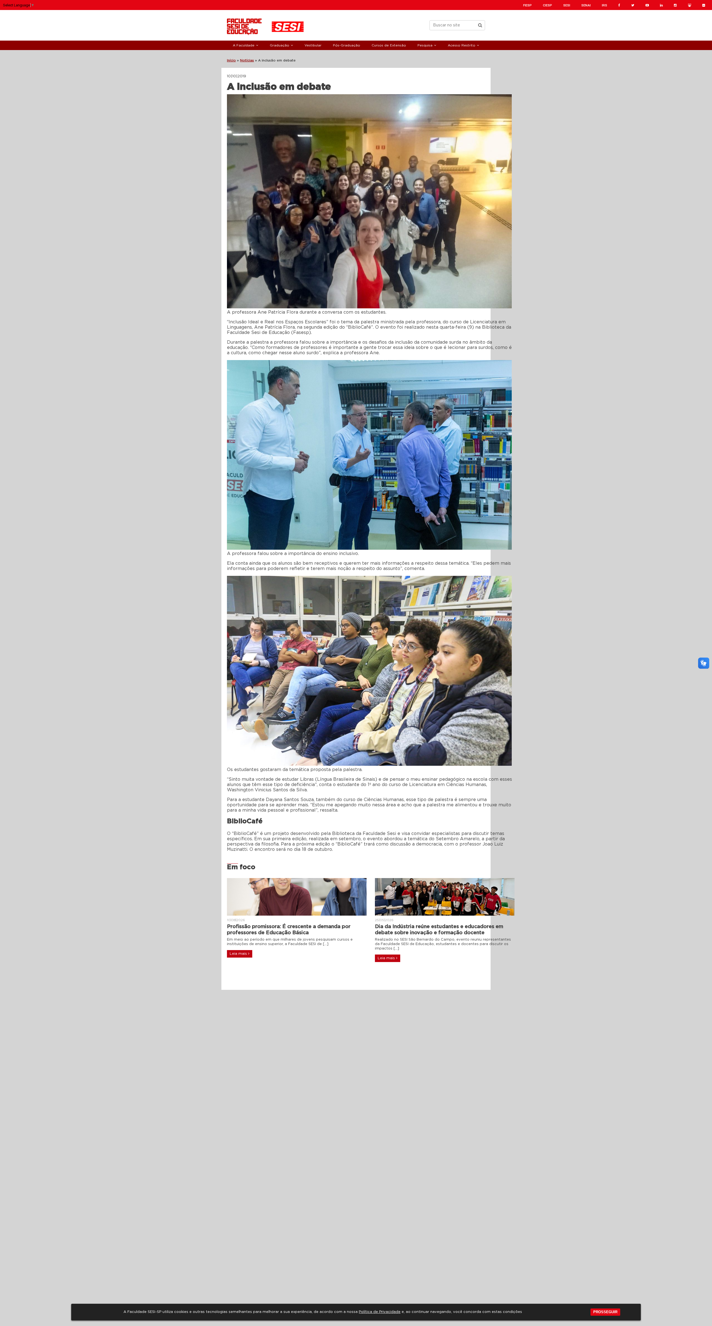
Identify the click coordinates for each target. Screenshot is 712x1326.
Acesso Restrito (461, 45)
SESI (566, 5)
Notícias (247, 60)
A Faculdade (243, 45)
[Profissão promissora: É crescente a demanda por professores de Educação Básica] (297, 897)
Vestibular (313, 45)
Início (231, 60)
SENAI (586, 5)
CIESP (547, 5)
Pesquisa (424, 45)
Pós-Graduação (346, 45)
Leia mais (239, 954)
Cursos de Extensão (389, 45)
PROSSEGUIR (605, 1312)
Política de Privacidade (379, 1312)
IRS (604, 5)
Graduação (279, 45)
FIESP (527, 5)
